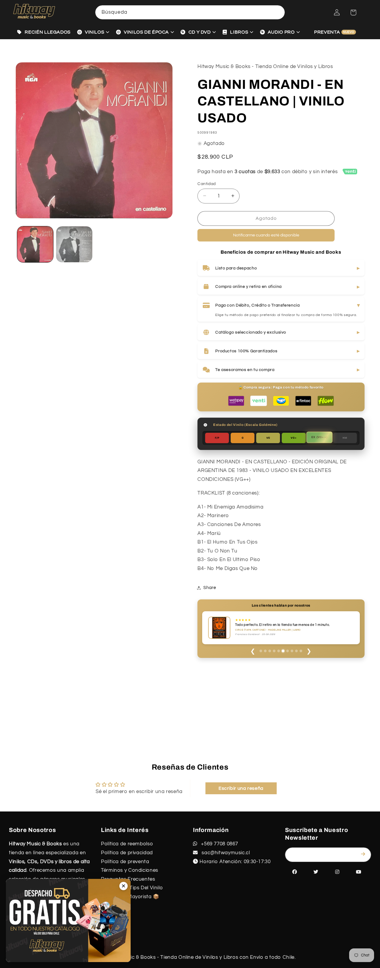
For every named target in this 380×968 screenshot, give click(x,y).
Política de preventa (125, 861)
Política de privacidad (127, 852)
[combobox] (190, 12)
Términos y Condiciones (129, 870)
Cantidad (206, 183)
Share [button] (209, 587)
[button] (353, 12)
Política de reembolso (127, 844)
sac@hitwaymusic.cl (225, 852)
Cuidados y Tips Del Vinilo (132, 887)
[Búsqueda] (278, 12)
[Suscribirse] (364, 854)
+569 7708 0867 (219, 844)
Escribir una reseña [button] (241, 788)
